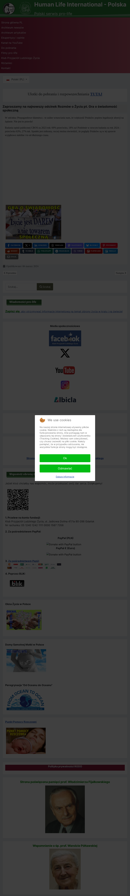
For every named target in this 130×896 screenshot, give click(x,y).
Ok (65, 458)
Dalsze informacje (65, 476)
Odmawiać (65, 468)
